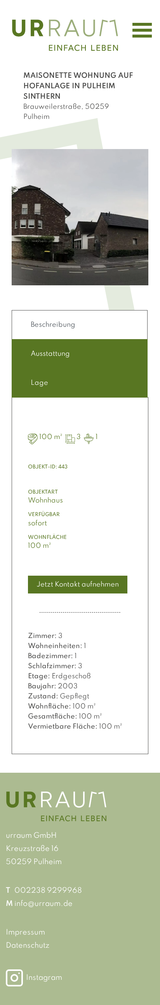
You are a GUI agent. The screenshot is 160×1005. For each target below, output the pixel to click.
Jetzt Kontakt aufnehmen (78, 584)
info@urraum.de (43, 904)
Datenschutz (27, 946)
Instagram (44, 978)
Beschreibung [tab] (53, 324)
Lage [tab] (39, 382)
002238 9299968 (48, 891)
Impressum (25, 932)
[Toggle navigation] (142, 30)
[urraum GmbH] (65, 34)
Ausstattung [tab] (50, 353)
